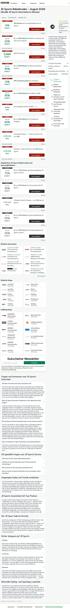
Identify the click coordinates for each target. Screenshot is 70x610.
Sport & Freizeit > (12, 601)
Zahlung (4, 540)
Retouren (5, 567)
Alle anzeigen (41, 276)
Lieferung (5, 554)
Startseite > (4, 601)
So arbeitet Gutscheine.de (24, 607)
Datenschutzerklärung (9, 369)
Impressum (11, 607)
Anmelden (34, 363)
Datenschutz (39, 607)
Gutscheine (13, 3)
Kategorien (33, 3)
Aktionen (42, 3)
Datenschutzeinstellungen (54, 607)
